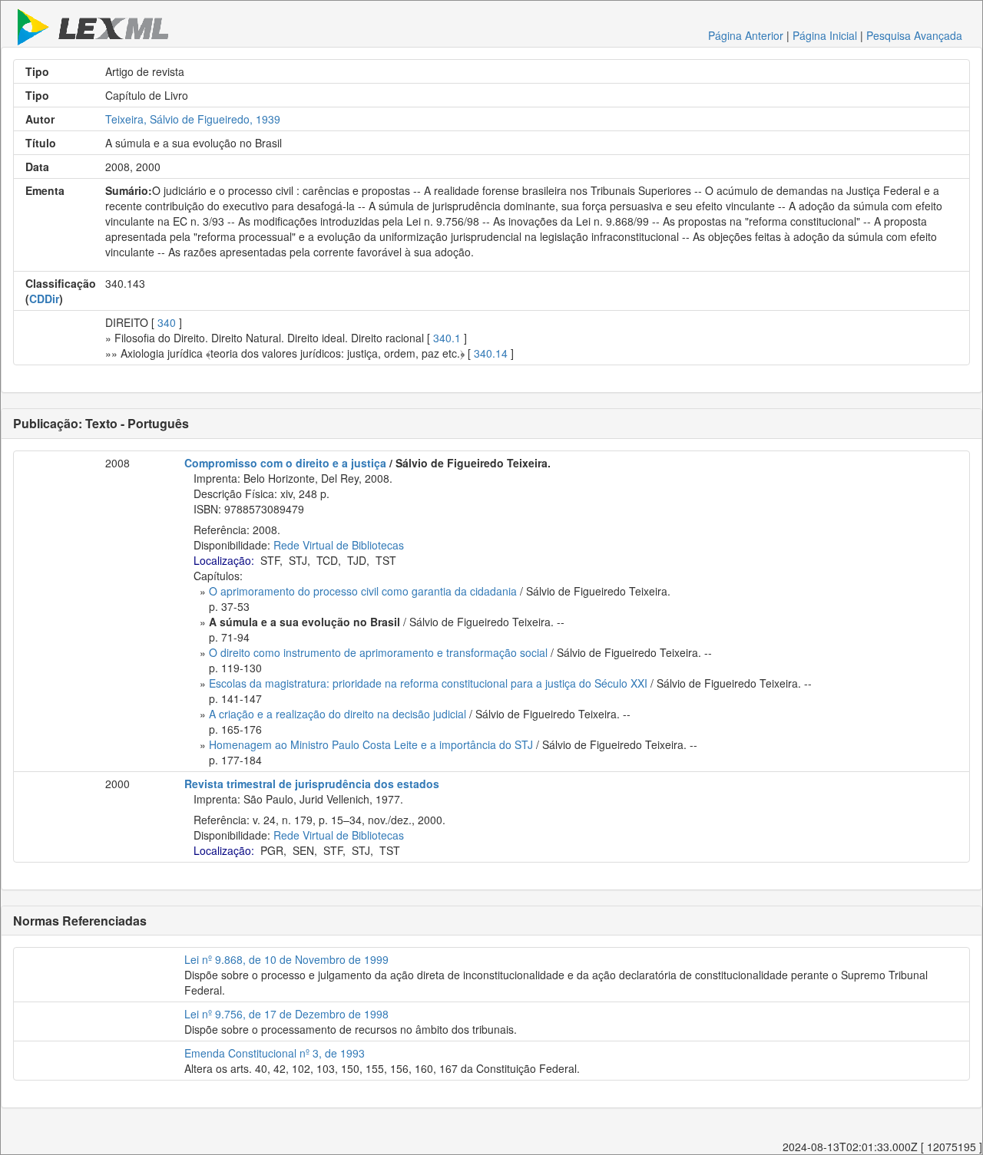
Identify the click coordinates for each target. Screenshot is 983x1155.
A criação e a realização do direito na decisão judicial (337, 713)
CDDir (44, 298)
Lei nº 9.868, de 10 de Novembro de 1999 (286, 959)
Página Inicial (825, 35)
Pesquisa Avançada (914, 35)
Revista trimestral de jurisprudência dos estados (311, 783)
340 (166, 322)
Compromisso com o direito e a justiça (285, 462)
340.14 (491, 353)
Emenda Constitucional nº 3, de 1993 (274, 1053)
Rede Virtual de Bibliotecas (338, 545)
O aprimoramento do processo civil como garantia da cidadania (363, 591)
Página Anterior (745, 35)
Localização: (224, 560)
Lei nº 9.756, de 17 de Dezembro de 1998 (286, 1013)
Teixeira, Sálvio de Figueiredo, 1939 (192, 119)
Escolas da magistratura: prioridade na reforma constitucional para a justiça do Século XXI (428, 683)
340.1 (447, 337)
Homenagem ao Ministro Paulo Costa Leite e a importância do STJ (371, 744)
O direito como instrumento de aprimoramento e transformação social (378, 652)
